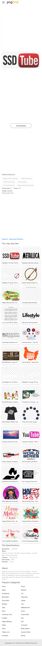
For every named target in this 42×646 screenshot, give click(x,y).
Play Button (5, 600)
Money (23, 635)
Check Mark (25, 614)
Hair (22, 618)
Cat (22, 593)
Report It (5, 239)
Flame (23, 586)
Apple (4, 590)
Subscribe (24, 597)
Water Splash (25, 628)
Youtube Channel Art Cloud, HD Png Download (16, 442)
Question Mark (25, 632)
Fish (22, 621)
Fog (22, 604)
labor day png (22, 182)
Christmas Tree (7, 614)
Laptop (23, 600)
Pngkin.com (6, 632)
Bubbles (4, 604)
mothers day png (26, 178)
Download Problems (16, 239)
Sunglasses (5, 593)
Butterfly (23, 590)
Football (4, 618)
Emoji (23, 611)
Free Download (21, 126)
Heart (3, 586)
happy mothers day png (10, 178)
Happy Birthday (7, 621)
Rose (3, 611)
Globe (4, 625)
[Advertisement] (21, 31)
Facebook (5, 635)
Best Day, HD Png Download (31, 322)
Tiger (3, 607)
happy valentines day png (25, 185)
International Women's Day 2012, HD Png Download (18, 342)
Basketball (5, 597)
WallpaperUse (25, 607)
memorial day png (8, 185)
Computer (24, 625)
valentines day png (9, 182)
